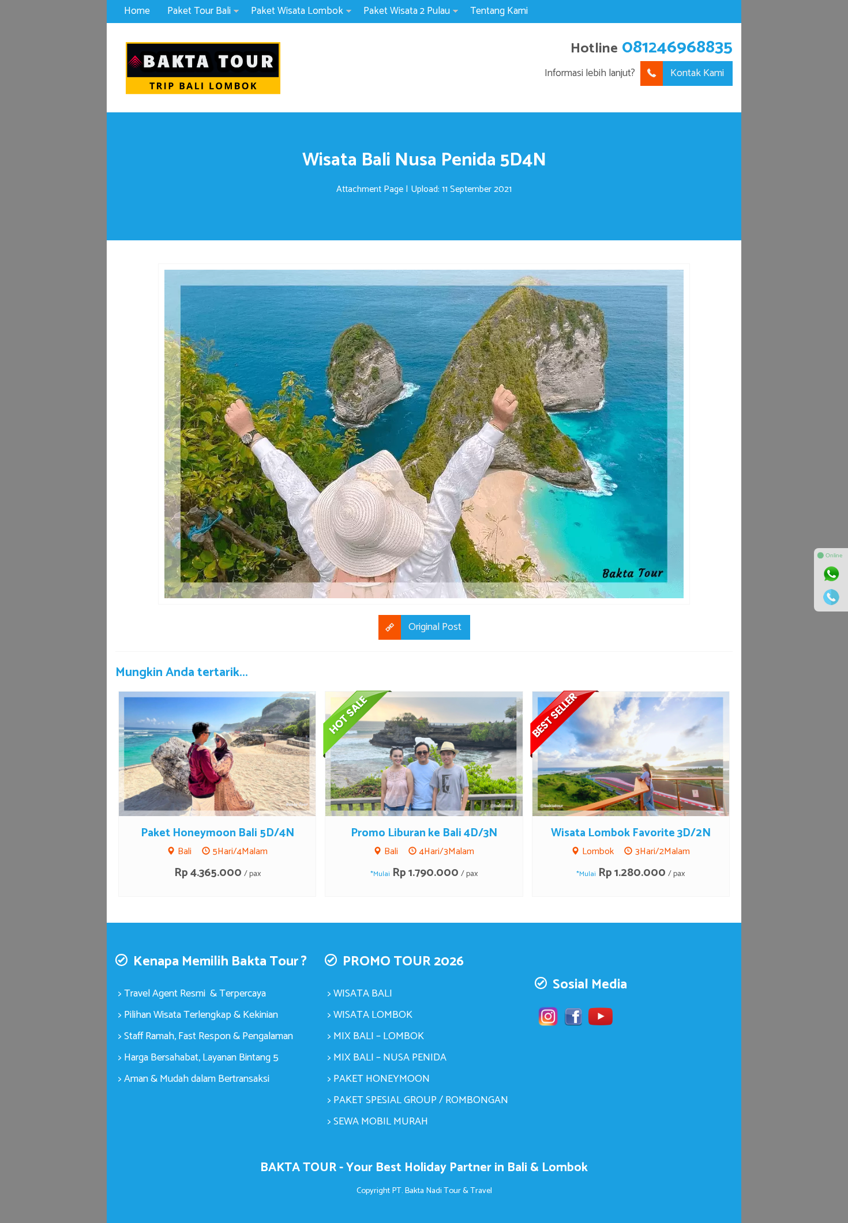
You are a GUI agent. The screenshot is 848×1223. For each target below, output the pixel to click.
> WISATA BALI (360, 993)
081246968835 (677, 47)
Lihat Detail (228, 752)
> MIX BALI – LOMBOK (376, 1036)
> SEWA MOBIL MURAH (378, 1121)
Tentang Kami (499, 11)
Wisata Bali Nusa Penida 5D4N (424, 160)
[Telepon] (831, 597)
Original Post (434, 627)
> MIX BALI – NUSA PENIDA (387, 1057)
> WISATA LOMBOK (370, 1015)
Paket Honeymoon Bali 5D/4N (217, 833)
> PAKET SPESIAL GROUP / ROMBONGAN (418, 1100)
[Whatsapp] (831, 574)
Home (137, 11)
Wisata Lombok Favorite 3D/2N (631, 833)
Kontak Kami (697, 73)
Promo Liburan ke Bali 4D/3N (424, 833)
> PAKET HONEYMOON (379, 1079)
